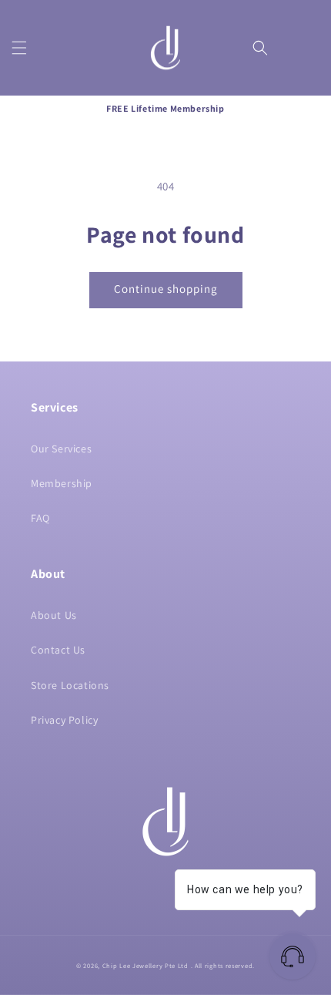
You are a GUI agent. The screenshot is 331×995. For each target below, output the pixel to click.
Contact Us (58, 650)
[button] (19, 48)
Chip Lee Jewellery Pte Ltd (145, 965)
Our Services (61, 448)
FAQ (40, 518)
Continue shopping (166, 288)
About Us (54, 615)
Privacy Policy (64, 720)
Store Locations (70, 685)
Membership (61, 483)
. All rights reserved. (223, 965)
